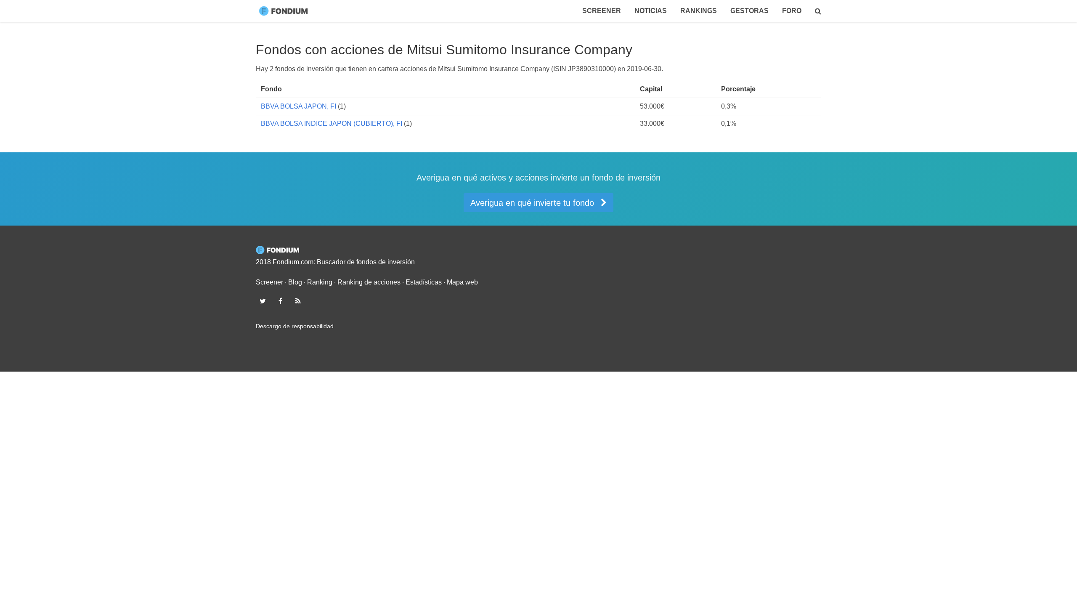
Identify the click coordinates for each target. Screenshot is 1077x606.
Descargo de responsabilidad (295, 326)
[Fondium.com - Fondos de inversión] (285, 11)
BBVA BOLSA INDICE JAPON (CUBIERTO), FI (331, 123)
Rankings (698, 10)
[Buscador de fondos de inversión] (818, 11)
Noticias (650, 10)
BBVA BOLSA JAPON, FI (298, 106)
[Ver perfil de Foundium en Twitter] (262, 301)
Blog (295, 282)
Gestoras (749, 10)
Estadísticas (424, 282)
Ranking (319, 282)
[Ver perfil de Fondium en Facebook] (280, 301)
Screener (601, 10)
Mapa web (462, 282)
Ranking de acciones (369, 282)
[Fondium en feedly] (298, 301)
